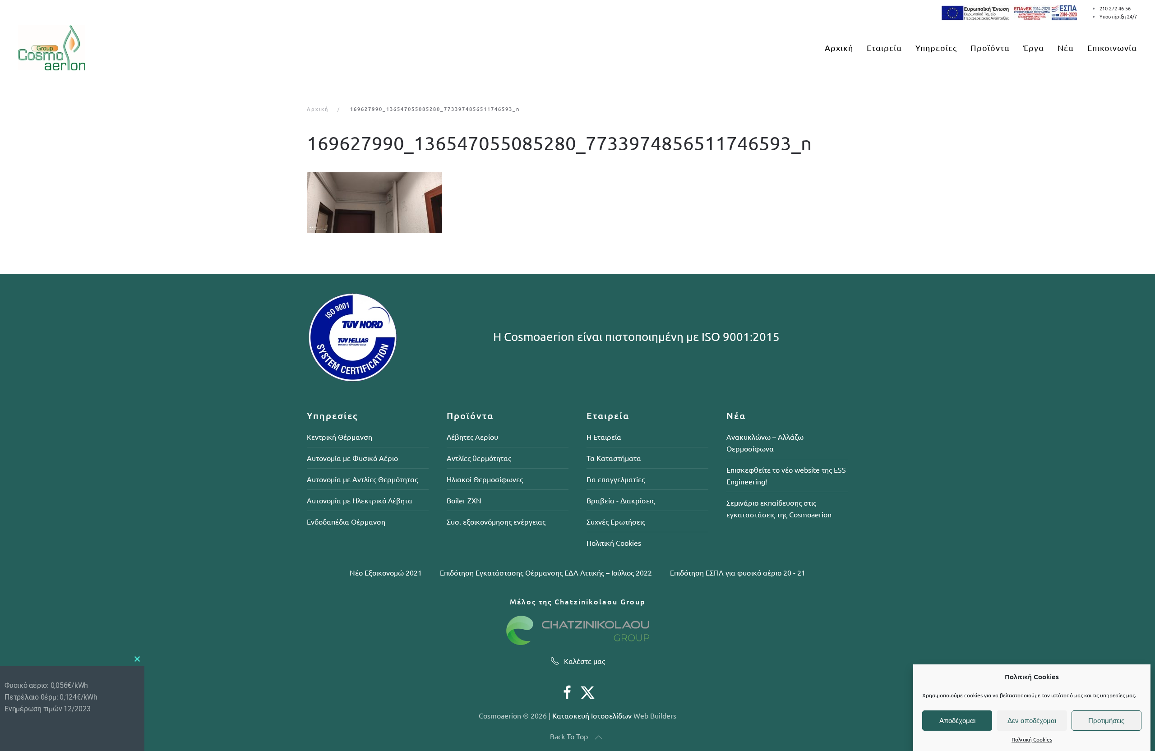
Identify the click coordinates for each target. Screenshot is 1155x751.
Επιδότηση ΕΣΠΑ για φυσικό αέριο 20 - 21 (737, 572)
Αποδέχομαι (957, 720)
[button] (598, 737)
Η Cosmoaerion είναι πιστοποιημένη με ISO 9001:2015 (636, 337)
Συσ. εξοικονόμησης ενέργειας (496, 521)
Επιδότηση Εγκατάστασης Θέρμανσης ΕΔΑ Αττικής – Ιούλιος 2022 (546, 572)
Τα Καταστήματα (614, 457)
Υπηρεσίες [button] (936, 47)
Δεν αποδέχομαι (1031, 720)
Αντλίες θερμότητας (479, 457)
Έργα (1033, 47)
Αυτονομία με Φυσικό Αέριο (352, 457)
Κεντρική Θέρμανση (339, 436)
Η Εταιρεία (604, 436)
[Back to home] (51, 47)
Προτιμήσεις (1106, 720)
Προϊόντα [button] (990, 47)
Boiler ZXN (464, 500)
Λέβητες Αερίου (472, 436)
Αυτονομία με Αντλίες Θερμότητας (362, 479)
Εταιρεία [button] (884, 47)
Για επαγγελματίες (616, 479)
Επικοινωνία (1112, 47)
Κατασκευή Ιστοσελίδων (592, 715)
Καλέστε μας (584, 660)
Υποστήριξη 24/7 (1118, 16)
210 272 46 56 (1115, 8)
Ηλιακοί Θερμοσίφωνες (485, 479)
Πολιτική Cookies (1032, 739)
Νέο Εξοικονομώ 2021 (386, 572)
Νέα (1066, 47)
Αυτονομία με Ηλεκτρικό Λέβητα (359, 500)
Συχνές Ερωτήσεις (616, 521)
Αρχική (839, 47)
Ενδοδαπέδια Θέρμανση (346, 521)
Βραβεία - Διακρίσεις (621, 500)
